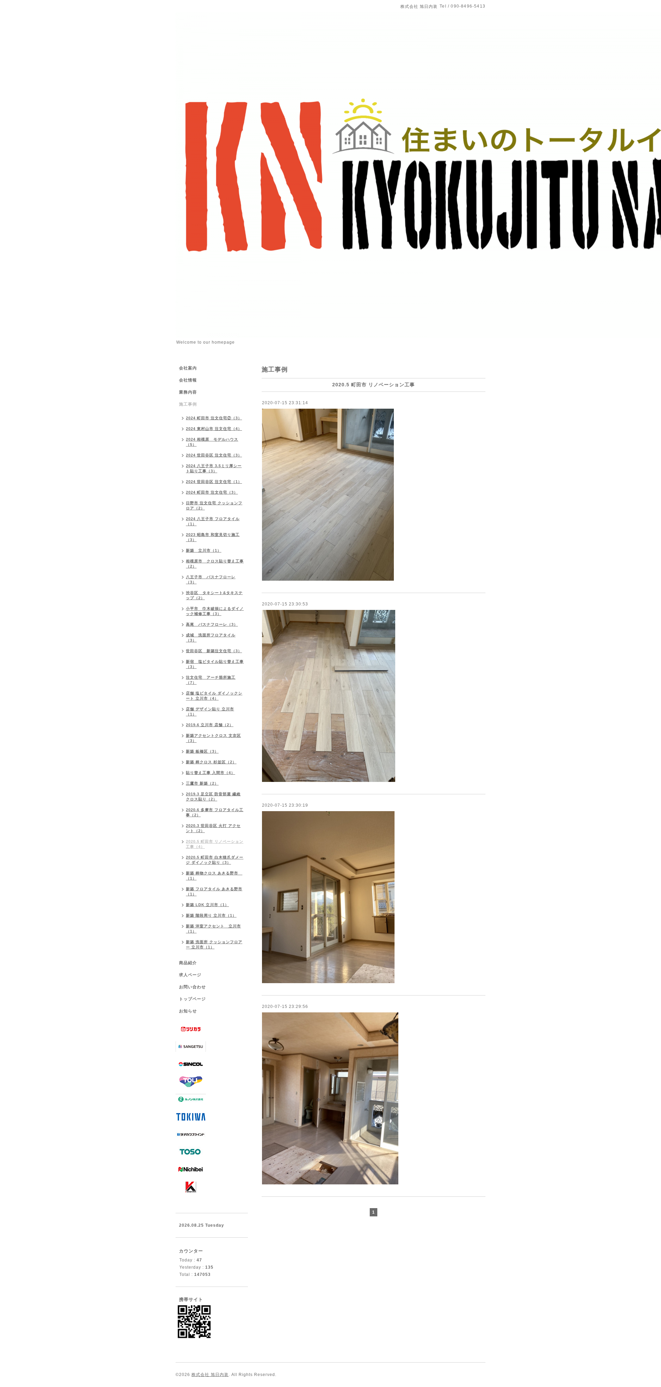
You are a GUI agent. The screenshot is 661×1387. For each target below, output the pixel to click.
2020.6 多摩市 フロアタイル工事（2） (214, 812)
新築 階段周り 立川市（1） (211, 915)
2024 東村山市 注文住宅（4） (214, 429)
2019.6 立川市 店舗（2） (209, 725)
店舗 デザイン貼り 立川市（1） (210, 711)
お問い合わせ (192, 987)
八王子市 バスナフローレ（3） (210, 579)
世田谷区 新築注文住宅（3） (214, 651)
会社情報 (188, 380)
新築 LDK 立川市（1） (207, 905)
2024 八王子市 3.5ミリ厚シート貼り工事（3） (214, 468)
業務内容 (188, 392)
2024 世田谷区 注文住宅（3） (214, 455)
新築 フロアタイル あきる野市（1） (214, 891)
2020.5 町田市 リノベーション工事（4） (214, 844)
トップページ (192, 999)
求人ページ (190, 974)
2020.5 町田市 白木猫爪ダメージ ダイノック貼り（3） (214, 859)
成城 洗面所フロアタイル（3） (210, 637)
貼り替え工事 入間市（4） (210, 773)
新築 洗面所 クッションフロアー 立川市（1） (214, 944)
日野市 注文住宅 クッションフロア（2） (214, 505)
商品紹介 (188, 962)
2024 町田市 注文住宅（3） (212, 492)
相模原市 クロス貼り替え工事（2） (215, 563)
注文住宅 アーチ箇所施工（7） (210, 680)
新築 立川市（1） (203, 550)
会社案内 (188, 368)
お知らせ (188, 1011)
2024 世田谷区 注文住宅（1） (214, 482)
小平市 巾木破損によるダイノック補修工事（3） (215, 611)
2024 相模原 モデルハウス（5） (212, 442)
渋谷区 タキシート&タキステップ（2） (214, 595)
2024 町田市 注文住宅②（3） (214, 418)
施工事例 (188, 404)
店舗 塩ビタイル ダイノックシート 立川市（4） (214, 695)
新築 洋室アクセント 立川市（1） (213, 928)
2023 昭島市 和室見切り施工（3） (213, 537)
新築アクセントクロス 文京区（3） (213, 738)
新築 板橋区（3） (202, 751)
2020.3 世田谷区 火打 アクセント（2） (213, 828)
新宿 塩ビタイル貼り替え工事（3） (215, 664)
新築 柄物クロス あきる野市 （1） (214, 875)
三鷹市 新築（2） (202, 783)
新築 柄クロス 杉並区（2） (211, 762)
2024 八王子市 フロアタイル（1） (213, 521)
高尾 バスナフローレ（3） (212, 624)
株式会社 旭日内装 (210, 1374)
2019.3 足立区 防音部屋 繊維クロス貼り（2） (213, 796)
